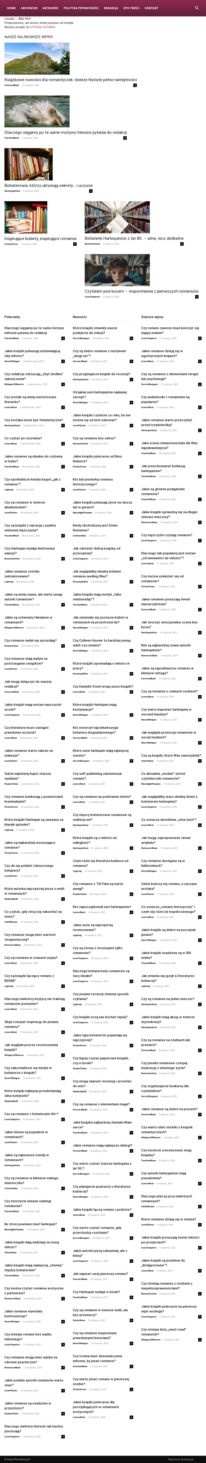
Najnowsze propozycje (181, 1459)
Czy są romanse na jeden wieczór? (168, 999)
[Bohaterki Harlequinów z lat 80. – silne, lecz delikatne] (134, 217)
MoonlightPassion (14, 1229)
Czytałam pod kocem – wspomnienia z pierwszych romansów (142, 291)
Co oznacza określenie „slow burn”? (169, 820)
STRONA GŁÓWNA (42, 27)
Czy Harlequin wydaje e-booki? (96, 1292)
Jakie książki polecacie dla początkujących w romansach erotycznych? (96, 1407)
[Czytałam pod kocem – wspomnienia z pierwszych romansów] (142, 270)
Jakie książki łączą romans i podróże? (102, 1209)
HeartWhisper (12, 361)
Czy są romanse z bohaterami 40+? (31, 1114)
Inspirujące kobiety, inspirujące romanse (40, 238)
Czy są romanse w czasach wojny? (31, 958)
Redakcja (111, 8)
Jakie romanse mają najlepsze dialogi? (102, 1145)
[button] (197, 8)
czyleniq (8, 489)
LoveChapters (92, 296)
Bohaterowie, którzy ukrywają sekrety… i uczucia (48, 185)
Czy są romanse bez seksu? (94, 438)
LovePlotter (11, 512)
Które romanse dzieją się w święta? (168, 1219)
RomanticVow (92, 243)
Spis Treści (131, 8)
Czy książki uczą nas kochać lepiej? (100, 1017)
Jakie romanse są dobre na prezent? (169, 1109)
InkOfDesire (11, 921)
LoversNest (10, 407)
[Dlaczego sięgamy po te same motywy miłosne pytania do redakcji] (65, 111)
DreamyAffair (80, 581)
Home (11, 8)
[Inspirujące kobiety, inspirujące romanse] (40, 217)
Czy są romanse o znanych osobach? (169, 691)
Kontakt (151, 8)
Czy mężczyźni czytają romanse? (166, 535)
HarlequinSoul (12, 190)
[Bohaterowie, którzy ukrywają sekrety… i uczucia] (48, 164)
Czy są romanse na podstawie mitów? (102, 797)
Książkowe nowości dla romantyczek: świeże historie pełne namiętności (70, 79)
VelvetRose (10, 1252)
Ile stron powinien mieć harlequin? (30, 1224)
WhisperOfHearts (14, 384)
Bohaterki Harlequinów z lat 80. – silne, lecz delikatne (134, 238)
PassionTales (11, 645)
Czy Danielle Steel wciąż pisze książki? (103, 686)
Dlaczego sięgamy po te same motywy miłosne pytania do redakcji (65, 132)
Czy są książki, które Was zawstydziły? (171, 755)
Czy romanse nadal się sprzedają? (30, 640)
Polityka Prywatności (81, 8)
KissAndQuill (11, 898)
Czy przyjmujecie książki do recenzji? (101, 374)
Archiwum (29, 8)
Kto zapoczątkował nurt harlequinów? (102, 907)
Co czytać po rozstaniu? (23, 438)
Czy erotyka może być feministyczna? (33, 420)
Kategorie (50, 8)
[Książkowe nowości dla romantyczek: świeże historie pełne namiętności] (70, 59)
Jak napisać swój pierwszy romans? (100, 1274)
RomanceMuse (12, 944)
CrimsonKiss (11, 1188)
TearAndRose (11, 137)
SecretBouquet (81, 338)
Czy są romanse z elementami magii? (101, 1104)
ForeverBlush (11, 85)
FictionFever (11, 243)
